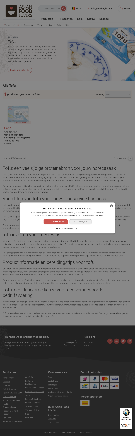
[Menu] (130, 409)
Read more (99, 215)
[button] (67, 228)
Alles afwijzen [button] (80, 222)
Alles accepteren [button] (55, 222)
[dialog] (67, 217)
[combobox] (111, 205)
